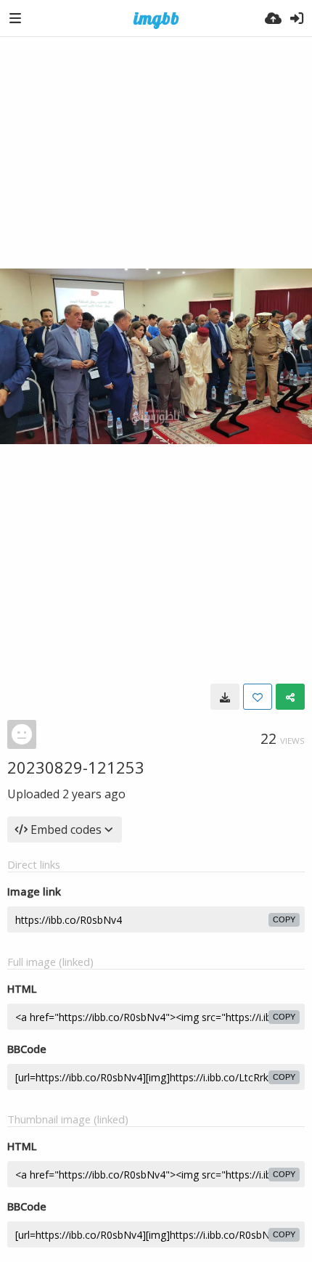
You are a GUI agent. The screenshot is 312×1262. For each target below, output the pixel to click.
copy (284, 919)
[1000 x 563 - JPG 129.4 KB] (224, 697)
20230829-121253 (75, 767)
